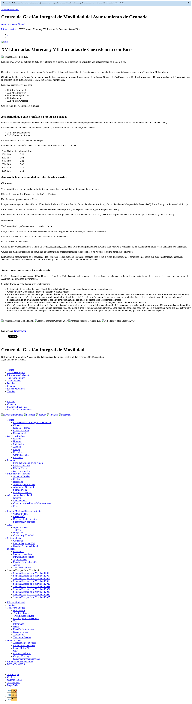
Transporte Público (16, 378)
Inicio (4, 29)
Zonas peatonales (21, 471)
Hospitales (18, 481)
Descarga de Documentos (19, 409)
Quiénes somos (14, 680)
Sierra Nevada (20, 490)
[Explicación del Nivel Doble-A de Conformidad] (12, 700)
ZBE (9, 524)
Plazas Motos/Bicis (22, 648)
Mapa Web (12, 685)
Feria (15, 506)
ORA (15, 651)
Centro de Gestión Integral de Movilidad (32, 422)
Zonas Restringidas (16, 372)
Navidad (17, 498)
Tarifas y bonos (21, 613)
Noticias (13, 29)
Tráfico (10, 370)
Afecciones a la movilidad (19, 495)
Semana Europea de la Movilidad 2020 (31, 584)
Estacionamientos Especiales (26, 659)
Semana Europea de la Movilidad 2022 (31, 589)
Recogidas (18, 452)
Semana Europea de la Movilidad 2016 (31, 573)
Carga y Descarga (21, 656)
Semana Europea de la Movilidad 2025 (31, 597)
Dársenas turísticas (22, 653)
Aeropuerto (18, 634)
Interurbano (18, 624)
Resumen (17, 438)
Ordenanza (18, 551)
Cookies (11, 677)
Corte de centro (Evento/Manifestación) (32, 503)
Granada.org (20, 331)
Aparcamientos (20, 527)
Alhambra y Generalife (24, 487)
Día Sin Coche (20, 468)
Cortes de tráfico (21, 430)
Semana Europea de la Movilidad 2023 (31, 592)
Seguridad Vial (14, 538)
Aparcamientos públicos (24, 642)
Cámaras (17, 425)
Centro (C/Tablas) (21, 455)
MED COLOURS (16, 664)
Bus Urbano (19, 610)
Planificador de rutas (24, 616)
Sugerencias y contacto (24, 522)
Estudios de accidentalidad (25, 562)
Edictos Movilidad (16, 388)
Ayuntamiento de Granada (13, 24)
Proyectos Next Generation (20, 661)
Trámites (11, 391)
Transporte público (22, 567)
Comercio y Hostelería (23, 535)
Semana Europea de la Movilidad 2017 (31, 575)
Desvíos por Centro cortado (26, 618)
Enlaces (11, 401)
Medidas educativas (22, 554)
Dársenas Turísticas (22, 492)
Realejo (16, 449)
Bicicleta (11, 383)
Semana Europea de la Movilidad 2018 (31, 578)
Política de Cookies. (119, 3)
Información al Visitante (18, 375)
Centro (16, 479)
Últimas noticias (20, 513)
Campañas (18, 540)
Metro (16, 626)
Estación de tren (20, 632)
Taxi (15, 621)
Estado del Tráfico (21, 428)
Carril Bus (18, 457)
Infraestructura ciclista (23, 557)
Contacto (11, 404)
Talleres (17, 530)
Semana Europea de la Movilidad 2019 (31, 581)
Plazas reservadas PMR (24, 645)
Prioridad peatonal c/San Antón (28, 463)
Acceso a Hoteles (21, 476)
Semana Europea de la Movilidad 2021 (31, 586)
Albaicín (17, 446)
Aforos (16, 565)
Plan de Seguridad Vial (24, 543)
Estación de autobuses (23, 629)
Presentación (19, 516)
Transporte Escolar (22, 637)
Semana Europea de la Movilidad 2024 (31, 594)
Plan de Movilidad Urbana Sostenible (25, 511)
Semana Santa (20, 500)
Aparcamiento (14, 380)
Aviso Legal (13, 674)
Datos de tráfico (20, 433)
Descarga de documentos (25, 519)
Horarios (17, 441)
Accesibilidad (13, 682)
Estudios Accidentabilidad (25, 546)
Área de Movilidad (10, 9)
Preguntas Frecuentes (17, 407)
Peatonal (11, 386)
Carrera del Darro (21, 465)
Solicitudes (18, 444)
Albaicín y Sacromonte (24, 484)
